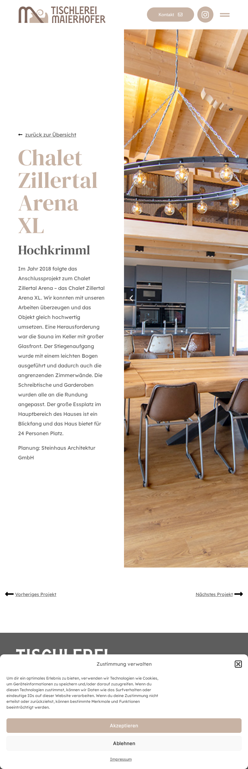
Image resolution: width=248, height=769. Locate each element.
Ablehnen (124, 743)
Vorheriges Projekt (35, 594)
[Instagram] (205, 14)
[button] (238, 664)
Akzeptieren (124, 726)
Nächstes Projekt (214, 594)
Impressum (121, 759)
